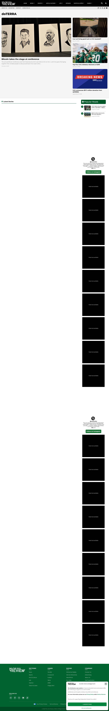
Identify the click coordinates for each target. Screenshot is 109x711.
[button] (106, 684)
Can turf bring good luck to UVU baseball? (87, 39)
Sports (40, 3)
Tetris (49, 680)
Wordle (50, 672)
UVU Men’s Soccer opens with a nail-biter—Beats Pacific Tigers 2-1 (98, 107)
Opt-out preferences (86, 708)
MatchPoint (69, 677)
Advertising (88, 675)
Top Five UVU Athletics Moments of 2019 (86, 64)
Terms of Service (54, 704)
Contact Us (88, 672)
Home (25, 3)
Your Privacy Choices (42, 704)
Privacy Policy (63, 704)
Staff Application (89, 680)
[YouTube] (106, 8)
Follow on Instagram (93, 172)
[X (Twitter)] (100, 8)
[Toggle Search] (101, 3)
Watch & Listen (78, 3)
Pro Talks (68, 680)
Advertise (11, 8)
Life (60, 3)
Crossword (51, 675)
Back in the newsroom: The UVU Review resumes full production (98, 113)
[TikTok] (104, 8)
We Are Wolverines (71, 675)
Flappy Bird (51, 685)
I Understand (87, 704)
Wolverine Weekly (71, 672)
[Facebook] (98, 8)
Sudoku (50, 677)
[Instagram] (102, 8)
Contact (18, 8)
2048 (49, 683)
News (31, 3)
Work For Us (26, 8)
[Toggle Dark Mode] (106, 3)
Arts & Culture (50, 3)
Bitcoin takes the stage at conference (20, 59)
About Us (4, 8)
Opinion (68, 3)
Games (89, 3)
